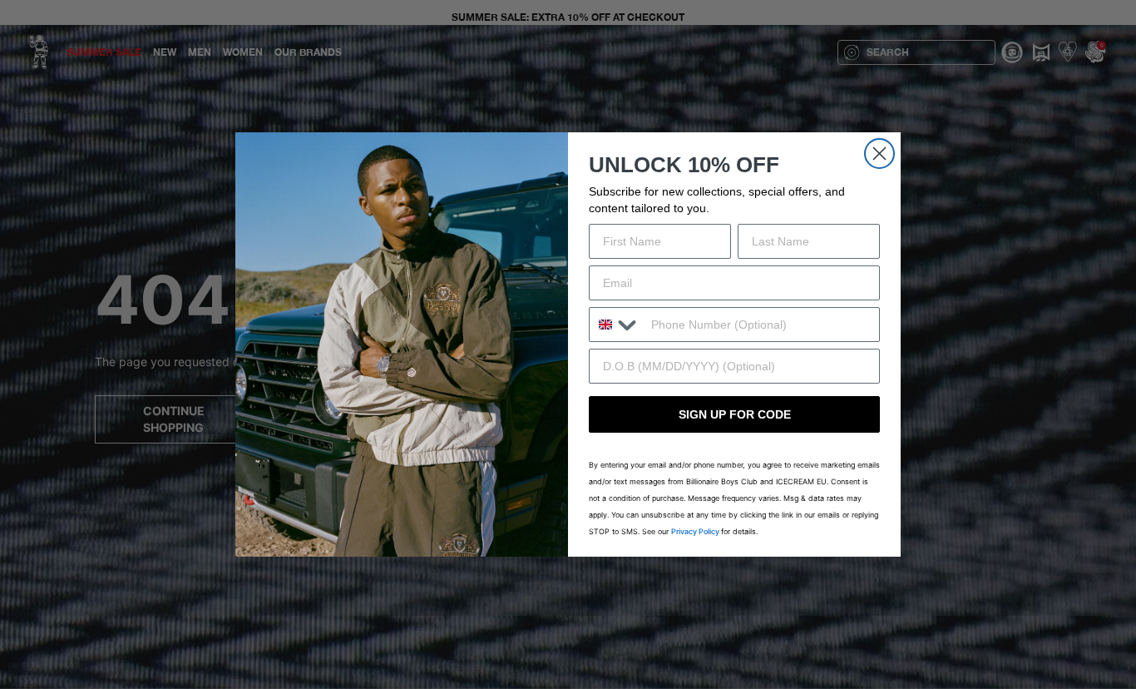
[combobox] (616, 324)
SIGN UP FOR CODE (735, 414)
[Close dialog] (879, 153)
